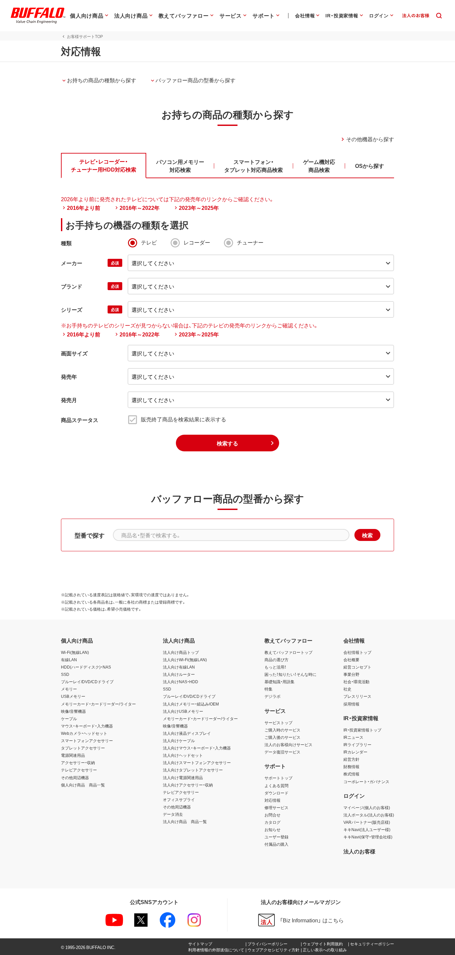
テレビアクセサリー (79, 770)
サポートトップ (278, 778)
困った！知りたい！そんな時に (290, 674)
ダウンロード (276, 793)
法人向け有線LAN (179, 667)
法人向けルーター (179, 674)
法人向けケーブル (179, 740)
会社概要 (351, 660)
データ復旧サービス (282, 752)
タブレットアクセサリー (83, 748)
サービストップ (278, 722)
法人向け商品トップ (181, 652)
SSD (65, 674)
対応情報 (272, 800)
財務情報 (351, 766)
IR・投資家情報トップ (362, 730)
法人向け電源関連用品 (183, 777)
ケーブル (69, 718)
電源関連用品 (73, 755)
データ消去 (173, 814)
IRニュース (353, 737)
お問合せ (272, 815)
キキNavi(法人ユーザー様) (366, 829)
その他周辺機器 (75, 777)
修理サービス (276, 807)
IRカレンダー (355, 752)
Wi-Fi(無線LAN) (75, 652)
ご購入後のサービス (282, 737)
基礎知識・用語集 (279, 682)
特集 (268, 689)
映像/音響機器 (73, 711)
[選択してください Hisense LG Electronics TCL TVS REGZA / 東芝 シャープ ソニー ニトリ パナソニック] (261, 262)
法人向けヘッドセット (183, 755)
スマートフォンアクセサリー (87, 740)
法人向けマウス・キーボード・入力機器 (197, 748)
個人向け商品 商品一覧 (83, 785)
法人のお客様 (359, 851)
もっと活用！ (275, 667)
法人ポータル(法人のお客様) (368, 815)
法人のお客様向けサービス (288, 744)
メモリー (69, 689)
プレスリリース (357, 696)
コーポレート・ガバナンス (366, 781)
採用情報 (351, 704)
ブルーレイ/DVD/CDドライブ (87, 682)
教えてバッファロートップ (288, 652)
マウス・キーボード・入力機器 (87, 726)
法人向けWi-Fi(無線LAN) (185, 660)
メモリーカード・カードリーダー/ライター (98, 704)
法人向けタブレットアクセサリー (193, 770)
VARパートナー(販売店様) (366, 822)
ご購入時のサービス (282, 730)
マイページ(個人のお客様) (366, 807)
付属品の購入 (276, 844)
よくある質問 (276, 785)
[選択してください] (261, 286)
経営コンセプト (357, 667)
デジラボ (272, 696)
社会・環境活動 (356, 682)
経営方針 (351, 759)
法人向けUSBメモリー (183, 711)
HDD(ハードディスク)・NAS (86, 667)
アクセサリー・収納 (78, 762)
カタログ (272, 822)
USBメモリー (73, 696)
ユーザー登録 (276, 837)
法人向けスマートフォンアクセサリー (197, 762)
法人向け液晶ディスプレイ (187, 733)
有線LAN (69, 660)
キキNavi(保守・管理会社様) (367, 837)
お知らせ (272, 829)
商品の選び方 (276, 660)
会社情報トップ (357, 652)
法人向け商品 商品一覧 (185, 821)
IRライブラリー (357, 744)
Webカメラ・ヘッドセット (84, 733)
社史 (347, 689)
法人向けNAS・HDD (180, 682)
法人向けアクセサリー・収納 (188, 785)
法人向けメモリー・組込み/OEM (191, 704)
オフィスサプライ (179, 799)
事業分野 (351, 674)
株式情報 (351, 774)
